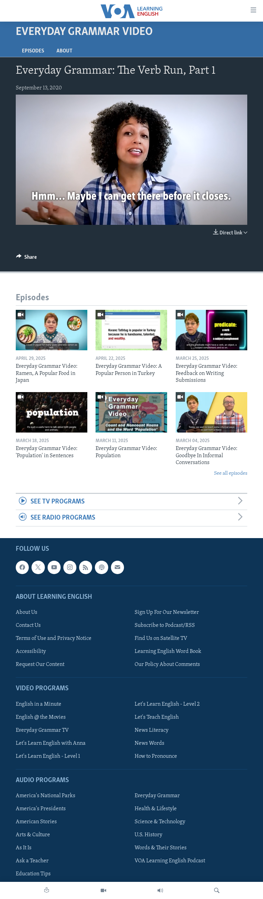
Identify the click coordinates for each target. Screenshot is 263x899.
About (64, 51)
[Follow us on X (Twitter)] (38, 567)
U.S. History (148, 835)
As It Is (24, 848)
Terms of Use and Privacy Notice (53, 638)
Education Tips (33, 874)
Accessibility (31, 651)
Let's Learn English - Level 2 (167, 704)
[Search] (216, 890)
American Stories (36, 822)
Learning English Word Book (168, 651)
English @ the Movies (41, 717)
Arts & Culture (33, 835)
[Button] (26, 258)
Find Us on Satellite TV (161, 638)
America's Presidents (41, 809)
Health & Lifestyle (156, 809)
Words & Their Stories (161, 848)
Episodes (33, 51)
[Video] (103, 890)
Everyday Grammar (157, 796)
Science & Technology (160, 822)
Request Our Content (40, 664)
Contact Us (28, 625)
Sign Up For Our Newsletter (167, 612)
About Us (26, 612)
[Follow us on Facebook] (22, 567)
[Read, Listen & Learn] (46, 890)
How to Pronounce (156, 756)
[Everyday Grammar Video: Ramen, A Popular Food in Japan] (51, 330)
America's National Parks (45, 796)
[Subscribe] (117, 567)
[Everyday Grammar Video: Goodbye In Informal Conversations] (211, 412)
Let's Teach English (157, 717)
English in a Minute (38, 704)
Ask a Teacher (32, 861)
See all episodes (230, 473)
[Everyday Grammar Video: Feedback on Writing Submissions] (211, 330)
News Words (149, 743)
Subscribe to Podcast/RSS (165, 625)
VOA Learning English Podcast (170, 861)
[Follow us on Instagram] (69, 567)
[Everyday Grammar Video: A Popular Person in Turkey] (131, 330)
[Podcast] (101, 567)
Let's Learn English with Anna (51, 743)
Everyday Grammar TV (42, 730)
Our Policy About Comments (167, 664)
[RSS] (85, 567)
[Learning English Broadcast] (160, 890)
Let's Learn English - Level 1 (48, 756)
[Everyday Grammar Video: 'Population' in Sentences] (51, 412)
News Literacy (151, 730)
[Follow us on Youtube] (54, 567)
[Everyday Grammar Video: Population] (131, 412)
